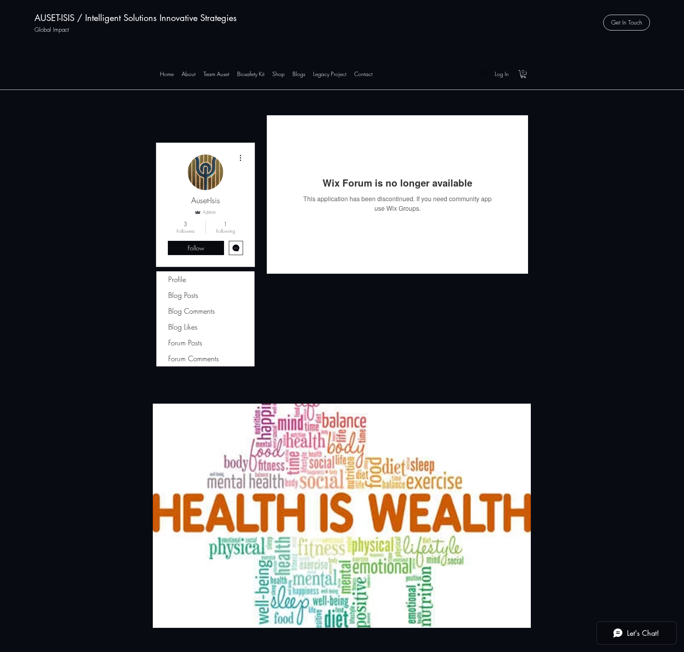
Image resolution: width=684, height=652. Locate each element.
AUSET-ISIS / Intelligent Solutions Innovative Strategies (135, 17)
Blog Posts (183, 295)
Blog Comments (191, 311)
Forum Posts (185, 342)
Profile (177, 279)
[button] (626, 23)
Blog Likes (183, 327)
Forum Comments (193, 358)
